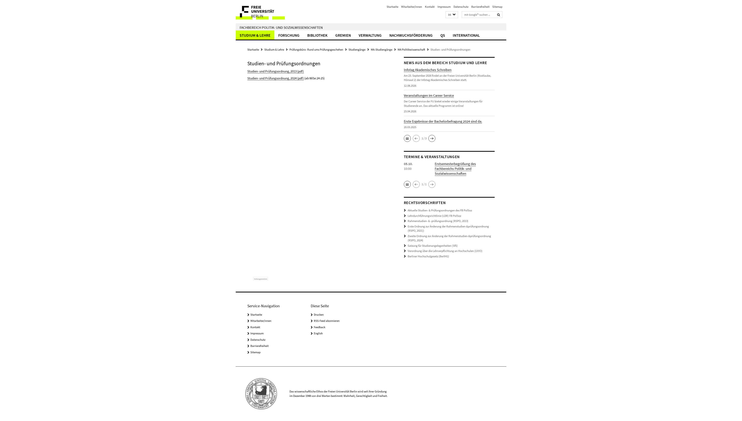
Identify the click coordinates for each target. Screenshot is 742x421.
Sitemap (497, 6)
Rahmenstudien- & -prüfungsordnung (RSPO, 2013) (438, 221)
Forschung (289, 35)
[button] (452, 14)
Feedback (319, 327)
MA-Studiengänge (381, 49)
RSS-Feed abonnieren (327, 321)
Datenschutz (461, 6)
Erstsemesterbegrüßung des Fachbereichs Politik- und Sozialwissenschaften (455, 169)
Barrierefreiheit (480, 6)
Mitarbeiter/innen (411, 6)
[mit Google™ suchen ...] (498, 15)
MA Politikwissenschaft (411, 49)
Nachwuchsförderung (411, 35)
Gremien (343, 35)
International (466, 35)
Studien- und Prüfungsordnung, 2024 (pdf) (275, 78)
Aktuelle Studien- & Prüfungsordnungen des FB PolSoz (440, 210)
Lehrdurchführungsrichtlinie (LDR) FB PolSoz (434, 216)
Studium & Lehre (255, 35)
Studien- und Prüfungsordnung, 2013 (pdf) (275, 71)
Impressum (444, 6)
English (318, 333)
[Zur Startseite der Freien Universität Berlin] (268, 11)
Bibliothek (317, 35)
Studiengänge (357, 49)
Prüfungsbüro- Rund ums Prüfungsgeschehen (316, 49)
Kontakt (430, 6)
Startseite (392, 6)
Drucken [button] (319, 314)
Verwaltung (370, 35)
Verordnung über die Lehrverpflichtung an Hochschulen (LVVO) (445, 251)
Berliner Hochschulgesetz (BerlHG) (428, 256)
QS (442, 35)
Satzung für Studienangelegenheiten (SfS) (433, 245)
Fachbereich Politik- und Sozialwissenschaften (281, 27)
